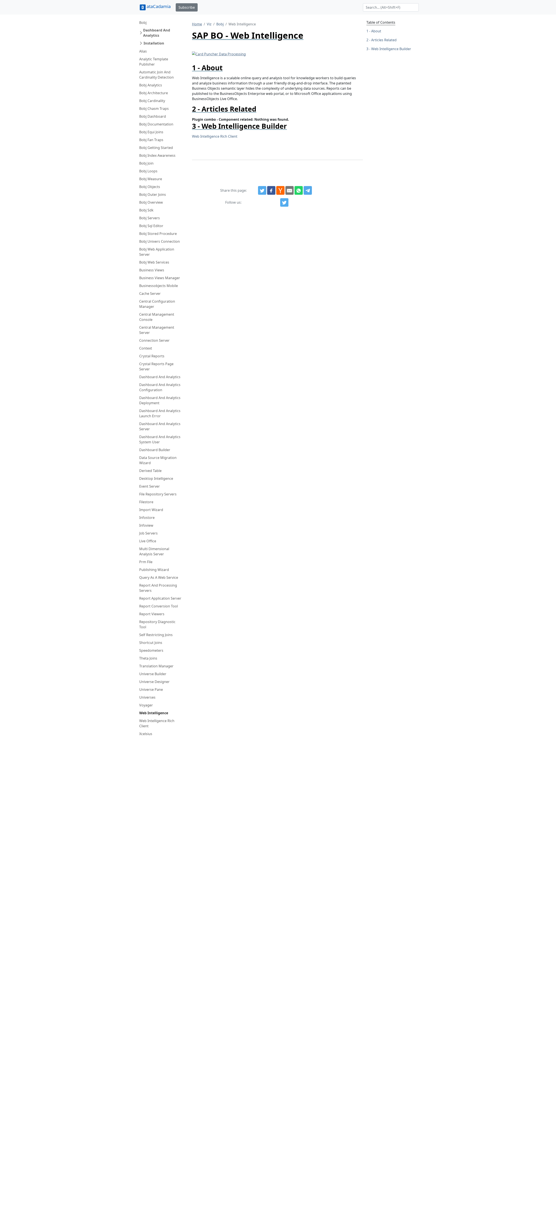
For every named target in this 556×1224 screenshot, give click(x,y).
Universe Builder (152, 673)
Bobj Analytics (150, 85)
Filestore (146, 502)
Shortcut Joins (150, 642)
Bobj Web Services (154, 262)
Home (197, 24)
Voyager (146, 705)
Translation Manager (156, 666)
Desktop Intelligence (156, 478)
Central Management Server (156, 330)
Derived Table (150, 470)
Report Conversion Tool (158, 606)
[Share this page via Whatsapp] (299, 190)
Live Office (147, 541)
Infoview (146, 525)
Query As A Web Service (158, 577)
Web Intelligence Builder (391, 48)
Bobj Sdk (146, 210)
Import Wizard (151, 509)
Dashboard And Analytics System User (159, 439)
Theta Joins (148, 658)
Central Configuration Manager (157, 304)
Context (145, 348)
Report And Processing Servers (158, 588)
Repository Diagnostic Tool (157, 624)
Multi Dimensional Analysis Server (154, 551)
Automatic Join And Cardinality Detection (156, 75)
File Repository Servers (158, 494)
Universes (147, 697)
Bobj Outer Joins (152, 194)
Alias (143, 51)
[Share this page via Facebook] (271, 190)
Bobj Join (146, 163)
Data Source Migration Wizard (158, 460)
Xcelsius (145, 733)
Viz (209, 24)
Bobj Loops (148, 171)
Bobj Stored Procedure (158, 233)
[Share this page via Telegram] (308, 190)
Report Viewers (151, 614)
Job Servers (148, 533)
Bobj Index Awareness (157, 155)
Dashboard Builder (154, 449)
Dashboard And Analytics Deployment (159, 400)
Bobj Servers (149, 218)
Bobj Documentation (156, 124)
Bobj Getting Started (156, 147)
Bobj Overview (151, 202)
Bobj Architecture (153, 93)
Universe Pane (151, 689)
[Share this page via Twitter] (262, 190)
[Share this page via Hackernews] (280, 190)
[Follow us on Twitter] (284, 202)
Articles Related (384, 40)
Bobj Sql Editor (151, 225)
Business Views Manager (159, 277)
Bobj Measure (150, 179)
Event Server (149, 486)
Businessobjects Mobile (158, 285)
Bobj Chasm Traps (154, 108)
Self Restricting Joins (156, 634)
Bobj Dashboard (152, 116)
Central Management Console (156, 317)
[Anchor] (226, 67)
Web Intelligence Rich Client (156, 723)
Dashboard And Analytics (156, 33)
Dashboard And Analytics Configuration (159, 387)
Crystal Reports (151, 356)
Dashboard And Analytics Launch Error (159, 413)
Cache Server (150, 293)
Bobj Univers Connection (159, 241)
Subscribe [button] (187, 7)
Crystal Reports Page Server (156, 366)
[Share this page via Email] (289, 190)
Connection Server (154, 340)
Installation (154, 43)
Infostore (147, 517)
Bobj (143, 22)
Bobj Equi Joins (151, 132)
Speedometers (151, 650)
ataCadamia (159, 6)
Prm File (145, 561)
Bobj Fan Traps (151, 139)
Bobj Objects (149, 186)
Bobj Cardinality (152, 100)
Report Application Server (160, 598)
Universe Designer (154, 681)
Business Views (151, 270)
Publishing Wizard (154, 569)
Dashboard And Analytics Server (159, 426)
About (376, 31)
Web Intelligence (153, 713)
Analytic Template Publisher (153, 62)
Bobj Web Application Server (156, 252)
